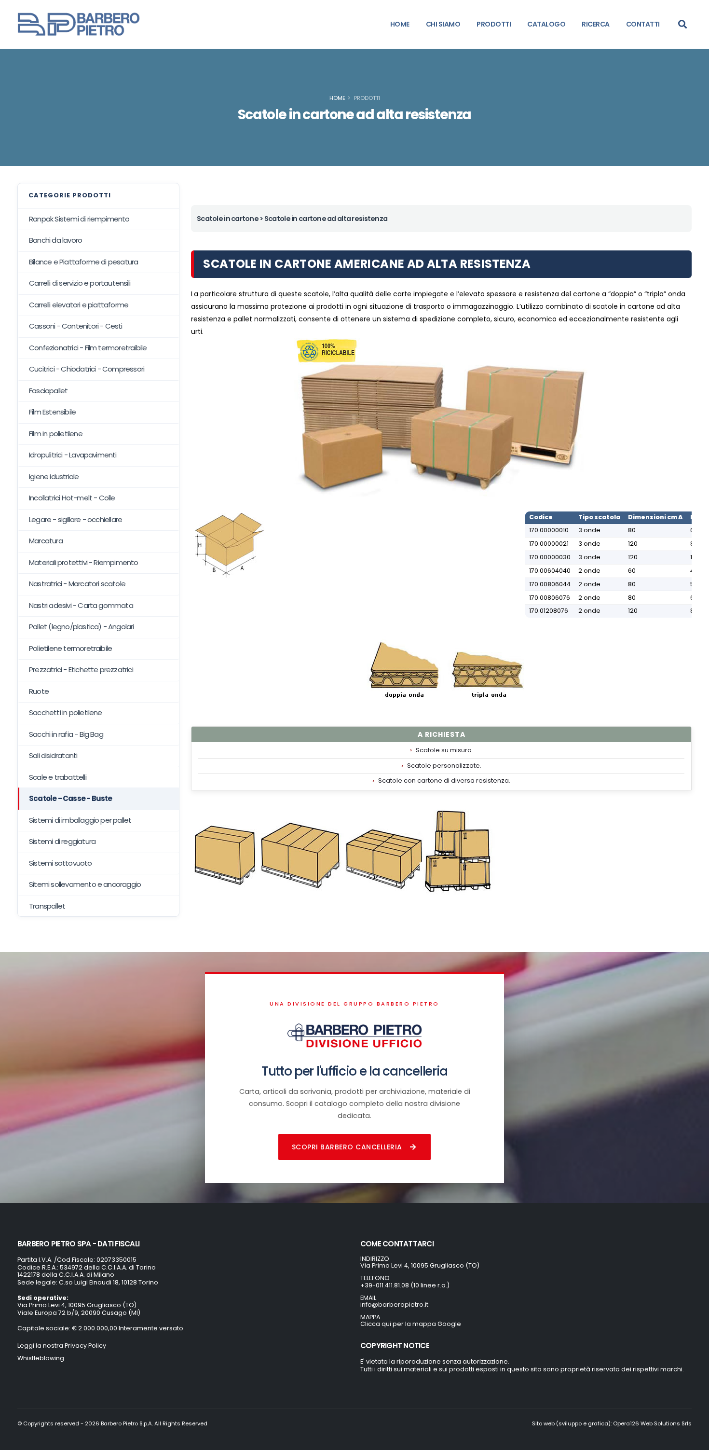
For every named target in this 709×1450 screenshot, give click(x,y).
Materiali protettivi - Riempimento (83, 562)
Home (337, 98)
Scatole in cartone (228, 218)
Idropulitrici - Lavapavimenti (73, 455)
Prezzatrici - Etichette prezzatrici (81, 669)
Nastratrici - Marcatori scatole (77, 584)
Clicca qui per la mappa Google (410, 1324)
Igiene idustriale (54, 476)
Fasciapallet (48, 391)
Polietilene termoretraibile (70, 648)
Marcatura (46, 541)
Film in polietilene (55, 433)
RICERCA (596, 24)
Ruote (39, 691)
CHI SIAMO (443, 24)
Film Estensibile (52, 412)
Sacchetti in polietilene (65, 712)
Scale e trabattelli (57, 777)
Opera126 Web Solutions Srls (652, 1423)
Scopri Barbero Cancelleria (347, 1147)
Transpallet (47, 906)
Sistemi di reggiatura (62, 841)
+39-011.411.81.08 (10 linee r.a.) (405, 1285)
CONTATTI (643, 24)
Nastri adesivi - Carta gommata (81, 605)
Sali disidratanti (53, 755)
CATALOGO (546, 24)
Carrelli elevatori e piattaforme (78, 305)
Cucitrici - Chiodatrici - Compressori (86, 369)
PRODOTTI (494, 24)
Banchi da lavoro (55, 240)
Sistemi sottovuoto (60, 863)
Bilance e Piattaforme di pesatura (83, 262)
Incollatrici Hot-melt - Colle (72, 498)
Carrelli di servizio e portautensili (79, 283)
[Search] (682, 24)
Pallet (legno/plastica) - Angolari (81, 626)
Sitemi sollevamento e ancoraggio (85, 884)
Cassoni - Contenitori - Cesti (76, 326)
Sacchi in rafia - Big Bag (66, 734)
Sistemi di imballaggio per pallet (80, 820)
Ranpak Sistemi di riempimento (79, 219)
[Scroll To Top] (692, 1439)
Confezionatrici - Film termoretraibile (88, 348)
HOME (399, 24)
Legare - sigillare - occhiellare (75, 519)
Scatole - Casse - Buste (70, 798)
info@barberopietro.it (394, 1304)
